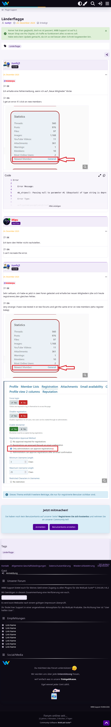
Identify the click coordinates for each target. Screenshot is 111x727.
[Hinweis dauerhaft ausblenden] (106, 30)
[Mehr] (106, 74)
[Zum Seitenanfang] (106, 723)
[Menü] (107, 3)
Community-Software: (55, 722)
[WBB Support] (5, 3)
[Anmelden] (100, 3)
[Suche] (93, 3)
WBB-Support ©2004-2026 (100, 707)
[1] (8, 180)
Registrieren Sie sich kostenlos (74, 516)
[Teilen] (107, 54)
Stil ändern (104, 564)
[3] (8, 186)
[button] (100, 175)
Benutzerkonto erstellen (63, 527)
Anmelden (41, 527)
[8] (8, 202)
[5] (8, 192)
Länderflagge (14, 46)
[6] (8, 196)
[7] (8, 199)
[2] (8, 183)
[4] (8, 189)
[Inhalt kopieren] (104, 175)
